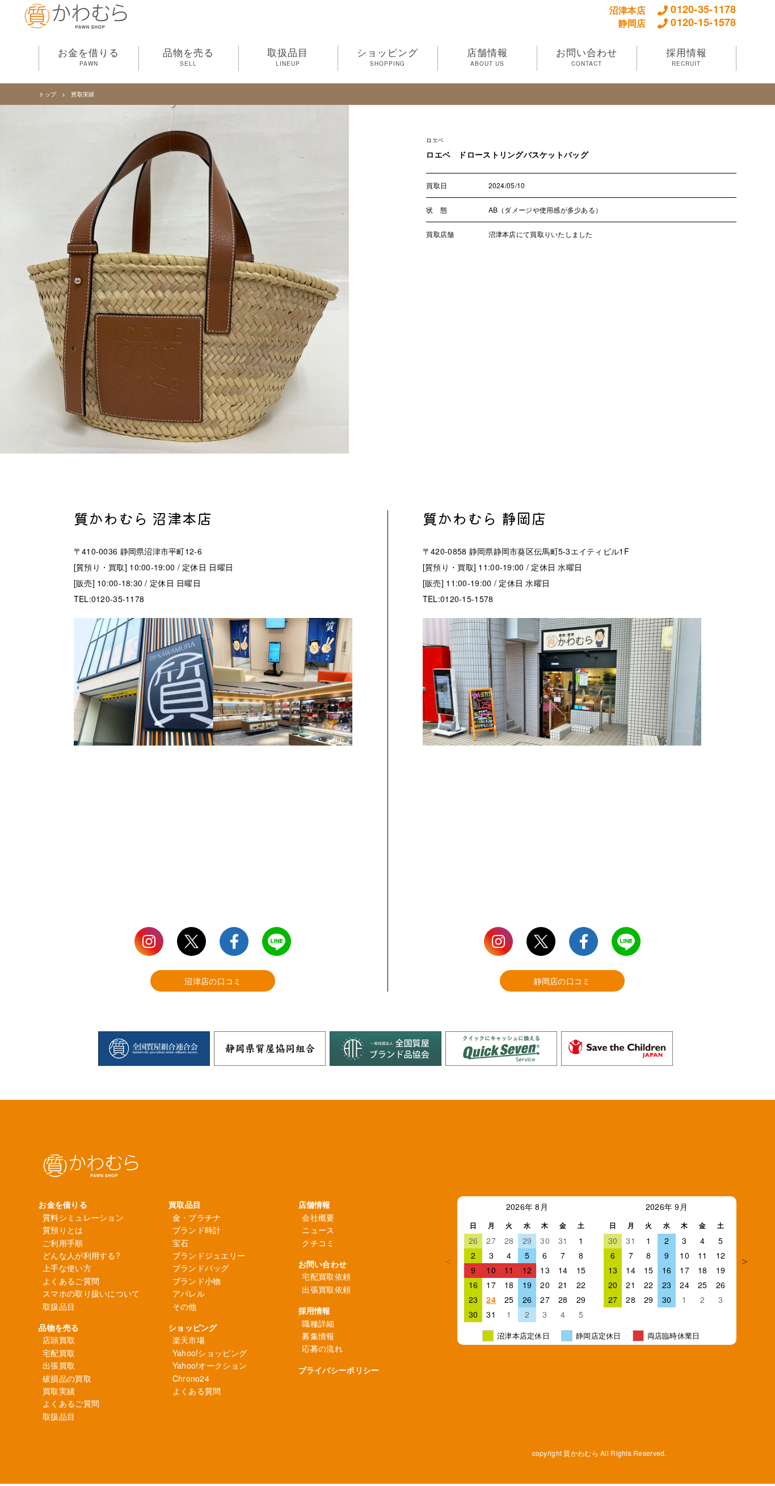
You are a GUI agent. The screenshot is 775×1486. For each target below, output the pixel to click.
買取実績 (82, 94)
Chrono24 (190, 1378)
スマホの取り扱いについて (91, 1293)
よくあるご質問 (71, 1280)
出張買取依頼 (326, 1289)
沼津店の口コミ (212, 981)
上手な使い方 (67, 1267)
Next (745, 1261)
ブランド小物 (196, 1280)
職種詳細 (318, 1323)
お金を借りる (63, 1204)
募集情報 (318, 1335)
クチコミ (318, 1242)
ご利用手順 (63, 1242)
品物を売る (59, 1327)
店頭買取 (59, 1339)
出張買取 (59, 1365)
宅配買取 (59, 1352)
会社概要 (318, 1217)
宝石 (180, 1242)
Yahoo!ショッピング (209, 1352)
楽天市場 (188, 1339)
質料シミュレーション (83, 1217)
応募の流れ (322, 1348)
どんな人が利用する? (81, 1255)
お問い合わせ (322, 1263)
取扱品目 (59, 1306)
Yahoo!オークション (209, 1365)
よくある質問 (196, 1390)
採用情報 (314, 1310)
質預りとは (63, 1229)
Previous (448, 1261)
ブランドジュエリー (209, 1255)
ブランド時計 (196, 1229)
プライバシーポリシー (339, 1369)
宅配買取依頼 (326, 1276)
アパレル (188, 1293)
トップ (47, 94)
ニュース (318, 1229)
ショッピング (193, 1327)
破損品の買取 (67, 1378)
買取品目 (185, 1204)
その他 (184, 1306)
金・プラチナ (196, 1217)
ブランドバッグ (200, 1267)
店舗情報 (314, 1204)
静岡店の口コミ (562, 981)
